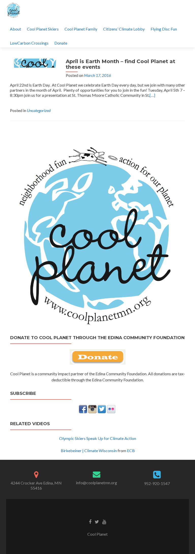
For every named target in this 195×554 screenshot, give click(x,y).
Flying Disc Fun (164, 28)
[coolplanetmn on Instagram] (92, 408)
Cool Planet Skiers (43, 28)
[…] (152, 95)
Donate (60, 42)
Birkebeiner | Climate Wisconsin (89, 450)
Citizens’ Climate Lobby (124, 28)
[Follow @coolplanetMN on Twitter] (102, 408)
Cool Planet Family (80, 28)
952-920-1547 (157, 483)
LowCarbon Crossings (29, 42)
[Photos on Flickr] (111, 408)
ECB (131, 450)
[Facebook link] (90, 521)
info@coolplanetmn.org (96, 482)
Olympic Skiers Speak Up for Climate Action (97, 438)
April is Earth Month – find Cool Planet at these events (120, 64)
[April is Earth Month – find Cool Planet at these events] (35, 62)
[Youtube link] (104, 521)
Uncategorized (39, 110)
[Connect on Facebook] (83, 408)
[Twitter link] (97, 521)
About (15, 28)
